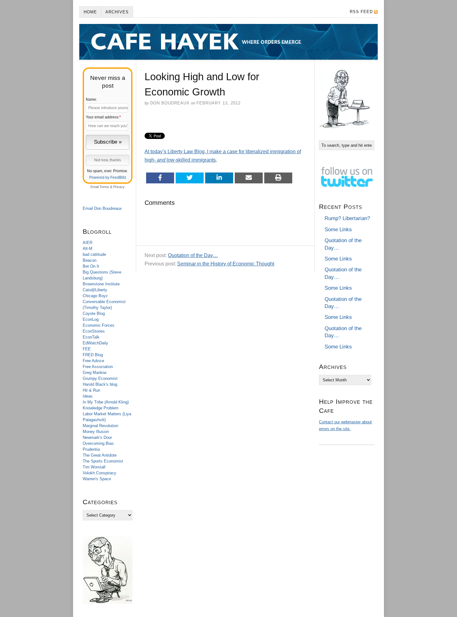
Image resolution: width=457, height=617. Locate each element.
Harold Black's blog (100, 384)
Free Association (98, 366)
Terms (104, 187)
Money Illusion (96, 431)
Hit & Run (91, 390)
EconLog (91, 319)
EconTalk (91, 337)
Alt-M (87, 248)
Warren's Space (97, 479)
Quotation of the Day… (193, 255)
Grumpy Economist (100, 378)
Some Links (338, 230)
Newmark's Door (97, 437)
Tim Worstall (94, 467)
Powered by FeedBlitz (107, 177)
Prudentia (91, 449)
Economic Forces (98, 325)
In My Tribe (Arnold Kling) (106, 402)
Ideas (88, 396)
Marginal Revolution (100, 425)
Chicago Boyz (95, 295)
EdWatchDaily (95, 343)
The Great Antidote (100, 455)
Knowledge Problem (100, 408)
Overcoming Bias (98, 443)
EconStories (94, 331)
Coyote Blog (94, 313)
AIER (87, 242)
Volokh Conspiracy (99, 473)
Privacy (119, 187)
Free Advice (93, 360)
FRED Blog (93, 354)
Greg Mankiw (94, 372)
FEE (87, 349)
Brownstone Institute (101, 284)
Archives (117, 12)
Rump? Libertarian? (347, 218)
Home (90, 12)
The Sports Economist (103, 461)
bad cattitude (94, 254)
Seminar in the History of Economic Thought (225, 263)
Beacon (89, 260)
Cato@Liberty (95, 290)
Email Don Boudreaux (102, 208)
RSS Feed (361, 11)
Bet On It (91, 266)
